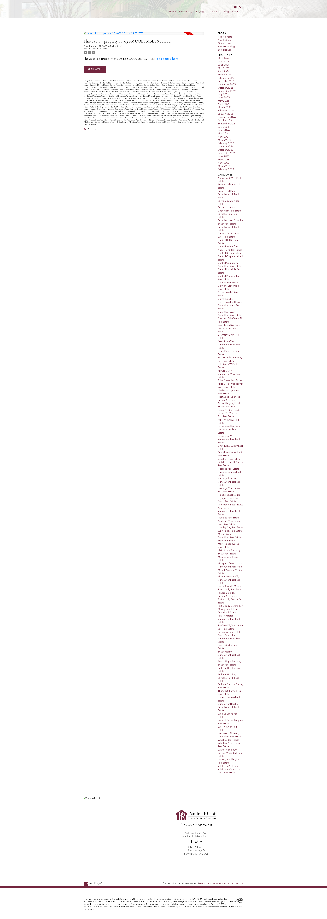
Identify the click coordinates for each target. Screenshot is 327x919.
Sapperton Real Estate (156, 113)
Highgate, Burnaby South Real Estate (182, 103)
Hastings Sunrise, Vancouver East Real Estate (106, 103)
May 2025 (223, 101)
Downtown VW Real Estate (128, 92)
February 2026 (226, 78)
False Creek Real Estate (169, 94)
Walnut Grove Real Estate (99, 120)
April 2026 (224, 71)
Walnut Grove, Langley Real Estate (122, 120)
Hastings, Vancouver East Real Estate (137, 103)
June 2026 (224, 65)
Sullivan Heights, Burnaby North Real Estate (228, 678)
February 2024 (226, 143)
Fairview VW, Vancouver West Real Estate (144, 94)
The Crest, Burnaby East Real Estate (137, 118)
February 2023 (226, 169)
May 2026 (223, 68)
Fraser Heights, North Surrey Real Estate (164, 96)
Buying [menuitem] (200, 12)
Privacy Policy (205, 883)
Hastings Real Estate (177, 100)
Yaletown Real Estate (178, 122)
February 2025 (226, 111)
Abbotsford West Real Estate (104, 81)
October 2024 (225, 120)
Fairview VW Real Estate (119, 94)
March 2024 (224, 140)
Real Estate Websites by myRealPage (227, 883)
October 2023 (225, 150)
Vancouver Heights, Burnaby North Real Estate (228, 707)
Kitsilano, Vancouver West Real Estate (156, 105)
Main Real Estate (123, 107)
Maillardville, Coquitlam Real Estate (103, 107)
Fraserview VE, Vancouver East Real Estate (178, 98)
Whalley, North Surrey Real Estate (96, 122)
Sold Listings (224, 50)
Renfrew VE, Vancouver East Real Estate (132, 113)
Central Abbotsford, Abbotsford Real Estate (126, 85)
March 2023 (224, 166)
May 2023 (223, 160)
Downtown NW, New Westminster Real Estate (100, 92)
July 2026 (223, 62)
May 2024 (223, 133)
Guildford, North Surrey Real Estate (155, 100)
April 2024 (224, 137)
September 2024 (227, 124)
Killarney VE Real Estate (230, 505)
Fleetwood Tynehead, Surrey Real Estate (133, 96)
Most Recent (224, 58)
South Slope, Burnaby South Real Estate (145, 116)
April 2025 (224, 104)
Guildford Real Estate (133, 100)
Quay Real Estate (99, 49)
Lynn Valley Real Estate (230, 531)
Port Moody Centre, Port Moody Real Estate (167, 111)
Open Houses (225, 43)
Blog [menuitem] (226, 12)
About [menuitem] (235, 12)
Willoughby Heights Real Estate (158, 122)
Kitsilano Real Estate (133, 105)
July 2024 (223, 127)
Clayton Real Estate (156, 87)
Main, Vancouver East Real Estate (143, 107)
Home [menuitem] (172, 12)
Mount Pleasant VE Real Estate (135, 109)
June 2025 (224, 97)
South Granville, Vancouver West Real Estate (182, 113)
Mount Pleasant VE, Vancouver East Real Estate (165, 109)
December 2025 (226, 81)
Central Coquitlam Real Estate (173, 85)
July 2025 (223, 94)
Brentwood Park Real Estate (126, 81)
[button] (191, 841)
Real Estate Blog (226, 47)
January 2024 (225, 147)
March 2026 (224, 75)
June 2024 (224, 130)
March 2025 (224, 107)
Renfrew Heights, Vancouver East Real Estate (100, 113)
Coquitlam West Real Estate (129, 89)
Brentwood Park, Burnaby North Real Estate (154, 81)
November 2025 (227, 84)
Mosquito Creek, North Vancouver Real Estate (106, 109)
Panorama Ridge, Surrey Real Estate (112, 111)
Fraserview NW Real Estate (117, 98)
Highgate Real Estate (160, 103)
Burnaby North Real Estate (170, 83)
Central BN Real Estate (152, 85)
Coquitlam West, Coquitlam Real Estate (155, 89)
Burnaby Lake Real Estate (118, 83)
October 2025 (225, 88)
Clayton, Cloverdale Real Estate (177, 87)
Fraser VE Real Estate (188, 96)
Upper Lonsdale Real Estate (162, 118)
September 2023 (227, 153)
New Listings (224, 40)
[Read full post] (144, 35)
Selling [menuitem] (214, 12)
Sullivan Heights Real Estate (171, 116)
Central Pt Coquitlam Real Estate (136, 87)
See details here (167, 59)
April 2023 (224, 163)
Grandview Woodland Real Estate (111, 100)
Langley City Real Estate (180, 105)
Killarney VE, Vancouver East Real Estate (110, 105)
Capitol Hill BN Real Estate (99, 85)
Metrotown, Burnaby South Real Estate (170, 107)
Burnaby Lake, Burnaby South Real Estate (144, 83)
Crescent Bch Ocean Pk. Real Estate (184, 89)
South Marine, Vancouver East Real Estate (114, 116)
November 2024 (227, 117)
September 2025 (227, 91)
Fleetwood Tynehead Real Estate (105, 96)
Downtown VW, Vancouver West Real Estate (155, 92)
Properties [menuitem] (184, 12)
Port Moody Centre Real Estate (138, 111)
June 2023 (224, 156)
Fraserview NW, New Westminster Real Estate (145, 98)
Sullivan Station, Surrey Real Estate (111, 118)
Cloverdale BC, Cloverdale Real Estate (104, 89)
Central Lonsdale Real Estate (112, 87)
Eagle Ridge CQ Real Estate (183, 92)
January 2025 (225, 114)
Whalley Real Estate (195, 120)
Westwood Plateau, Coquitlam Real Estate (171, 120)
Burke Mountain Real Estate (181, 81)
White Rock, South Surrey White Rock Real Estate (128, 122)
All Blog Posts (225, 37)
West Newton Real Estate (145, 120)
